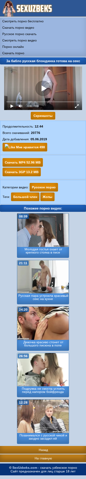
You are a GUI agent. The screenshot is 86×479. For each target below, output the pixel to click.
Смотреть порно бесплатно (23, 21)
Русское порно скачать (19, 34)
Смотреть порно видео (19, 40)
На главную (43, 458)
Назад (43, 450)
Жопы (47, 197)
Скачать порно (13, 53)
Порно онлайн (13, 47)
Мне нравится (30, 147)
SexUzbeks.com (24, 467)
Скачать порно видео (18, 27)
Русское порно (44, 187)
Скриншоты (43, 116)
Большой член (25, 197)
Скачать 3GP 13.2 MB (22, 172)
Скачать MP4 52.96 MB (23, 162)
